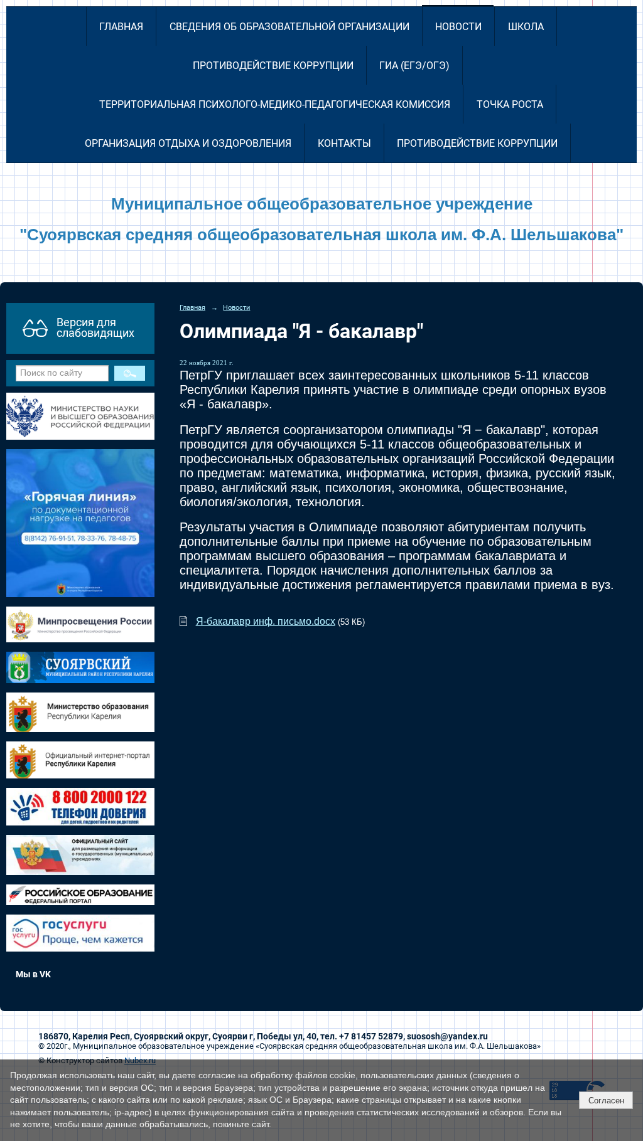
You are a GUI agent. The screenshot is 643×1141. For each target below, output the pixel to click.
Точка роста (510, 104)
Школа (526, 27)
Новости (458, 27)
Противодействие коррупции (273, 66)
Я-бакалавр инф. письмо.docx (265, 621)
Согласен (606, 1100)
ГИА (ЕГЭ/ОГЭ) (414, 66)
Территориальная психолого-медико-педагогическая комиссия (274, 104)
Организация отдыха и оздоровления (188, 143)
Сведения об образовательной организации (289, 27)
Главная (121, 27)
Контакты (344, 143)
